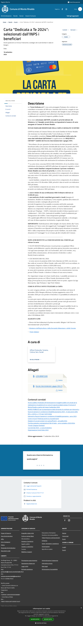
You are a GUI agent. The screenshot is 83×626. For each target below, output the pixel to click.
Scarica (60, 380)
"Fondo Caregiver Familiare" (36, 425)
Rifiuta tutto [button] (48, 619)
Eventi (64, 550)
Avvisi (16, 22)
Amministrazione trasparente (50, 560)
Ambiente (44, 541)
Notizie (64, 533)
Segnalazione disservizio (28, 563)
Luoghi (64, 547)
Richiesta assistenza (27, 569)
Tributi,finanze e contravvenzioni (51, 538)
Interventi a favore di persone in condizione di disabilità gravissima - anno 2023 (52, 416)
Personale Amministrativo (8, 548)
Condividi (64, 30)
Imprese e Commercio (27, 541)
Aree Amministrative (6, 536)
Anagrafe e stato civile (27, 533)
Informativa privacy (47, 563)
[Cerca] (80, 9)
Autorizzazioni (46, 547)
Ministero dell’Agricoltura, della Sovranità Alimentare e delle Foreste (52, 328)
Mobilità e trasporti (26, 552)
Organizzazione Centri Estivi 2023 (38, 430)
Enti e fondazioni (5, 542)
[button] (41, 623)
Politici (3, 545)
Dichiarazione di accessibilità (50, 569)
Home (4, 22)
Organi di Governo (6, 533)
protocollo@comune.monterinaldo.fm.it (12, 572)
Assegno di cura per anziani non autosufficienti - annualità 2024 (47, 421)
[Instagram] (65, 9)
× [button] (81, 608)
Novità (10, 22)
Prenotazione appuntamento (29, 560)
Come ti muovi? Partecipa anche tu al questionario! (43, 419)
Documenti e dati (5, 551)
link (57, 616)
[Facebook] (61, 9)
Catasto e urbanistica (27, 547)
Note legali (45, 566)
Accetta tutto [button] (35, 619)
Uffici (2, 539)
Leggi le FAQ (24, 566)
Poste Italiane (34, 332)
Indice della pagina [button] (10, 101)
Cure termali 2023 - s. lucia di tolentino (40, 428)
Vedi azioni (73, 30)
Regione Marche (5, 2)
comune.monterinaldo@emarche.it (11, 576)
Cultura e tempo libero (27, 536)
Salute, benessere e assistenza (50, 544)
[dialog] (41, 616)
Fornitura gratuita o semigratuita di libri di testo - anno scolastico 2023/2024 (51, 423)
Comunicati (65, 536)
